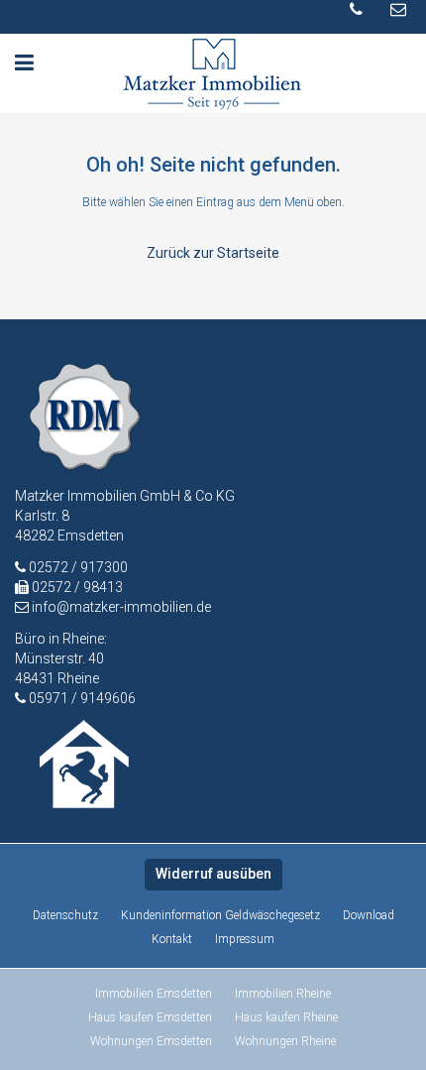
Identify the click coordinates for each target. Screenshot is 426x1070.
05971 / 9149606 (82, 698)
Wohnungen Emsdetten (151, 1041)
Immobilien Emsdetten (153, 994)
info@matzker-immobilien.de (121, 607)
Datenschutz (65, 915)
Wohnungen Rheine (285, 1041)
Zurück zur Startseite (213, 253)
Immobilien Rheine (283, 994)
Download (368, 915)
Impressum (244, 939)
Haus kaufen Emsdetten (150, 1017)
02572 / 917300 (77, 567)
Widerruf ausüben (213, 874)
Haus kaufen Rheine (286, 1017)
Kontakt (172, 939)
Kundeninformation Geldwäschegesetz (220, 915)
